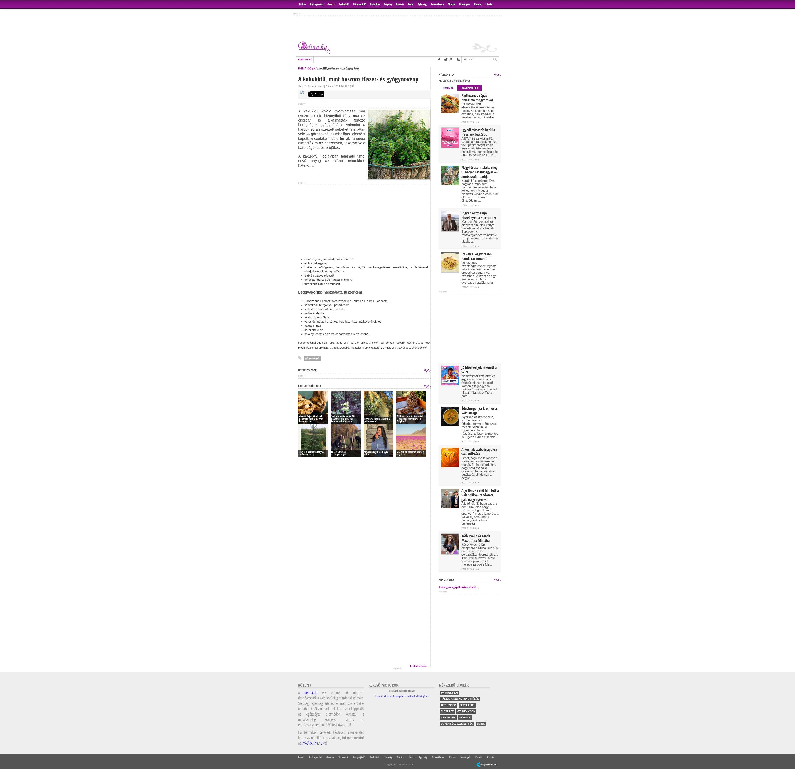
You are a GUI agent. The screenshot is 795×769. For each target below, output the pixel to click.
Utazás (488, 4)
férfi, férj (467, 705)
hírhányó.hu (422, 696)
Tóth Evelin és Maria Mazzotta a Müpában (476, 538)
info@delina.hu (312, 743)
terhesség (448, 705)
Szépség (388, 4)
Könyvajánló (359, 4)
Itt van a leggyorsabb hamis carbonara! (476, 256)
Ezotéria (400, 4)
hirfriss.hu (412, 696)
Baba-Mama (437, 4)
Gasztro (331, 4)
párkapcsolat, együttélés (460, 699)
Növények (464, 4)
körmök (465, 717)
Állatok (451, 4)
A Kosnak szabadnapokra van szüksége (479, 451)
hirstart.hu (380, 696)
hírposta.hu (390, 696)
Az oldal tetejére (418, 666)
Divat (410, 4)
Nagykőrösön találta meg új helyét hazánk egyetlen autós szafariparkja (479, 172)
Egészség (422, 4)
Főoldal (301, 68)
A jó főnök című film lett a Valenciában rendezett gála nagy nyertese (480, 495)
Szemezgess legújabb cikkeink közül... (458, 587)
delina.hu (311, 692)
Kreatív (477, 4)
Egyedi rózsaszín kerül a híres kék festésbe (478, 132)
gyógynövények (312, 358)
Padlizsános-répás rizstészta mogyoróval (477, 97)
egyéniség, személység (457, 723)
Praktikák (375, 4)
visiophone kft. (406, 764)
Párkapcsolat (316, 4)
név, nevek (448, 717)
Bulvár (302, 4)
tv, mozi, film (449, 692)
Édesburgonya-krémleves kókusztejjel (479, 410)
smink (481, 723)
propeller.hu (401, 696)
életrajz (447, 711)
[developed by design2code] (486, 765)
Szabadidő (344, 4)
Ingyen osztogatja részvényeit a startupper (478, 215)
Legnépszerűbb (469, 88)
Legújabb (448, 88)
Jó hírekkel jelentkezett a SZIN (479, 369)
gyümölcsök (466, 711)
